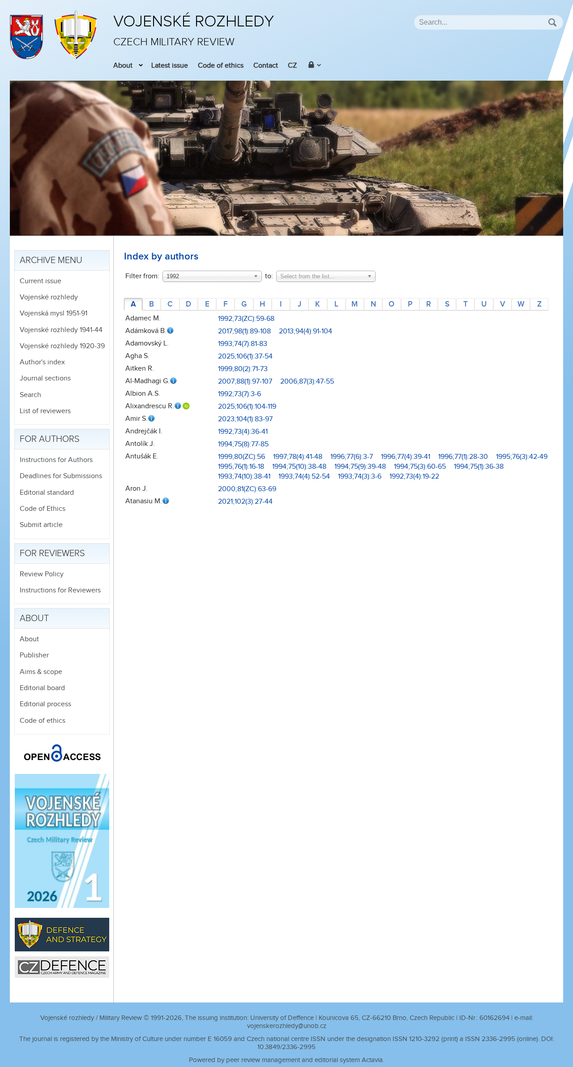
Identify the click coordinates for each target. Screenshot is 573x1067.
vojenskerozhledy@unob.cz (286, 1026)
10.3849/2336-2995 (286, 1047)
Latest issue (169, 65)
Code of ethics (221, 65)
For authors (50, 439)
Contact (265, 65)
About (123, 65)
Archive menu (51, 260)
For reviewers (52, 553)
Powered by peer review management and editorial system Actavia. (286, 1060)
